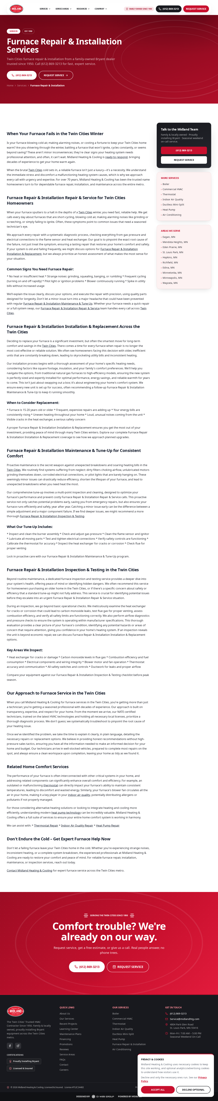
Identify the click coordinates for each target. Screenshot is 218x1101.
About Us (65, 1013)
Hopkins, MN (169, 257)
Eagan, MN (168, 236)
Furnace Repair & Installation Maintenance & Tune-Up (57, 303)
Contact (64, 1064)
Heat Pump (168, 209)
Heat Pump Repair (108, 825)
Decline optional (193, 1089)
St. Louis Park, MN (172, 252)
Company (99, 8)
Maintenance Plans (70, 1034)
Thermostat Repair (46, 825)
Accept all (158, 1089)
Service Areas (62, 8)
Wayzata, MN (169, 282)
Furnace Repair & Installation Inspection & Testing (52, 516)
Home (10, 85)
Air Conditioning (171, 214)
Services (44, 8)
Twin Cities (35, 170)
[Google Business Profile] (18, 1046)
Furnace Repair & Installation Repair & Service (70, 308)
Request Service (196, 8)
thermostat (50, 785)
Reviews (64, 1049)
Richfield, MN (169, 262)
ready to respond (116, 157)
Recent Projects (68, 1023)
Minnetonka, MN (171, 272)
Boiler (165, 184)
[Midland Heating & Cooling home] (16, 9)
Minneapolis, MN (171, 277)
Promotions (66, 1044)
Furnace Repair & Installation (129, 1044)
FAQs (62, 1059)
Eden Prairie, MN (171, 247)
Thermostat (168, 194)
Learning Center (69, 1028)
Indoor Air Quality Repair (77, 825)
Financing (65, 1039)
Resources (82, 8)
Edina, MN (168, 267)
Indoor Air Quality (172, 199)
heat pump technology (66, 812)
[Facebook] (10, 1046)
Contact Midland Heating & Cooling (29, 870)
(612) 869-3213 (24, 75)
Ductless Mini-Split (172, 204)
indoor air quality (79, 795)
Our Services (67, 1018)
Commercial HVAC (172, 189)
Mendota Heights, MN (174, 242)
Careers (64, 1069)
